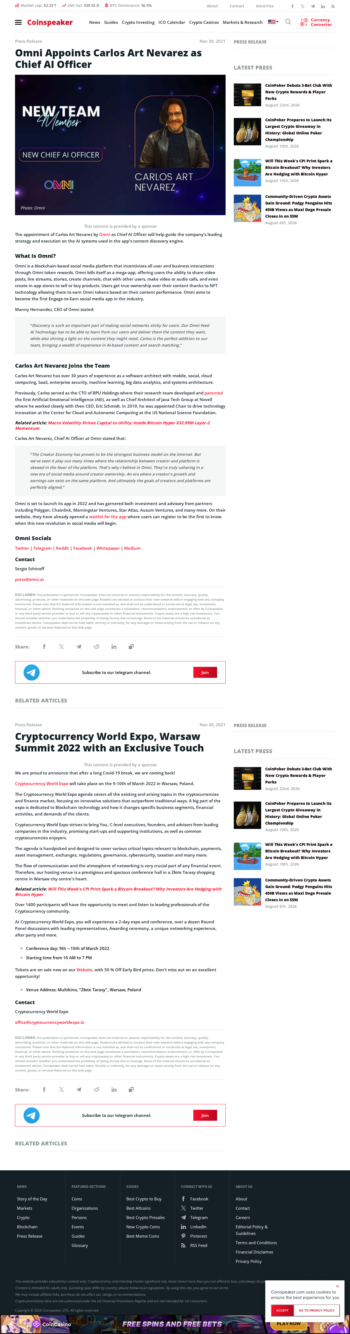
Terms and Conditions (256, 1242)
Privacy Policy (249, 1261)
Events (78, 1226)
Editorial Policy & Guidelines (252, 1230)
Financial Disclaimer (254, 1252)
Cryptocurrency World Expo (41, 783)
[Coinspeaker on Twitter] (303, 5)
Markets (24, 1208)
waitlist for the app (107, 516)
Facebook (82, 548)
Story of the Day (32, 1199)
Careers (243, 1217)
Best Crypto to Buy (144, 1199)
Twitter (22, 548)
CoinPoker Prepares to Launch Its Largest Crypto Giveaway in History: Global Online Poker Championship (298, 129)
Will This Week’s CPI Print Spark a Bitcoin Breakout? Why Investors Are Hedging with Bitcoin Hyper (298, 167)
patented (214, 393)
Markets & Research (243, 22)
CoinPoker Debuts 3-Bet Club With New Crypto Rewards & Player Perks (298, 92)
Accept (282, 1310)
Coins (77, 1199)
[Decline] (337, 1286)
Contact (237, 5)
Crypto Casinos (204, 22)
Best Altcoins (138, 1208)
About (212, 5)
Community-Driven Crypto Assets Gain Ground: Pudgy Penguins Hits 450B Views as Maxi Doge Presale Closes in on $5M (298, 206)
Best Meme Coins (142, 1236)
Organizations (85, 1208)
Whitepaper (108, 548)
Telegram (42, 548)
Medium (132, 548)
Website (84, 969)
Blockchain (27, 1226)
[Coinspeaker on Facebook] (292, 5)
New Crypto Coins (143, 1226)
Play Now (289, 1324)
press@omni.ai (29, 579)
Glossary (80, 1245)
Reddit (62, 548)
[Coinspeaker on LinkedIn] (323, 5)
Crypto (23, 1217)
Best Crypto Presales (145, 1217)
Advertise (265, 5)
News (94, 22)
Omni (104, 234)
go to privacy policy (317, 1310)
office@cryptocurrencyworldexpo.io (49, 1022)
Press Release (250, 42)
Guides (111, 22)
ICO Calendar (172, 22)
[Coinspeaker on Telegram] (313, 5)
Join (205, 672)
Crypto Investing (138, 22)
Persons (79, 1217)
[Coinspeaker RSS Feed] (333, 5)
